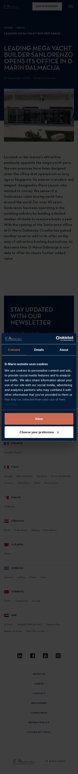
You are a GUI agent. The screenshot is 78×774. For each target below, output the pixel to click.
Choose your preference (37, 432)
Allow (39, 419)
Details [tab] (39, 349)
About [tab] (64, 349)
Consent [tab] (14, 349)
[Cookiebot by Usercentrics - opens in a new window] (56, 338)
